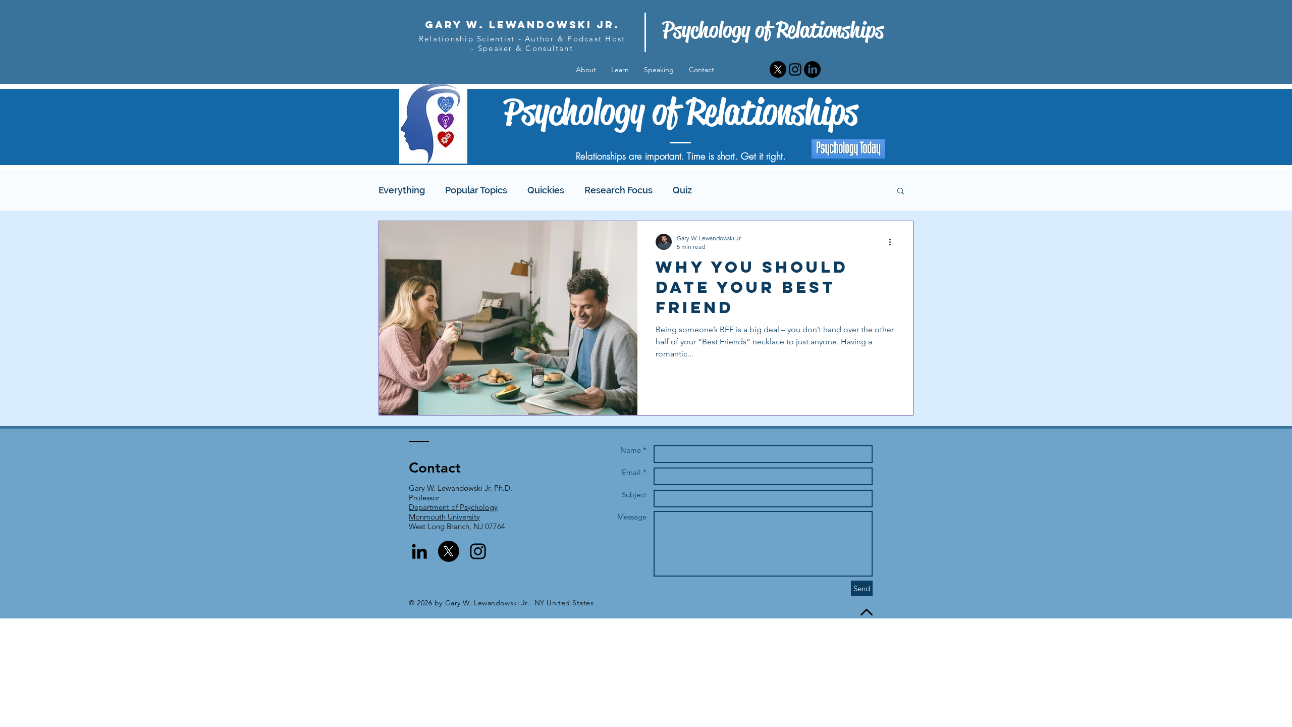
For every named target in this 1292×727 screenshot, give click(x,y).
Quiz (682, 190)
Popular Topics (476, 190)
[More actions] (893, 242)
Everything (402, 190)
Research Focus (618, 190)
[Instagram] (795, 69)
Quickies (545, 190)
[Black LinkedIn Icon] (419, 551)
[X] (778, 69)
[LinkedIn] (812, 69)
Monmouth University (444, 517)
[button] (900, 191)
